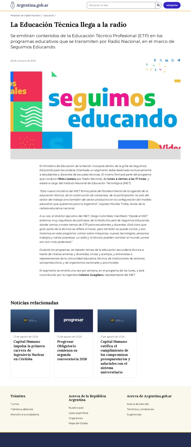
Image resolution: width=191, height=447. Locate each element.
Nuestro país (76, 407)
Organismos (76, 418)
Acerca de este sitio (138, 404)
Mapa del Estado (78, 423)
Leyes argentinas (78, 413)
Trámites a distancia (21, 409)
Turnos (14, 404)
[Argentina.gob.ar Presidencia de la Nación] (29, 5)
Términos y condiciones (140, 409)
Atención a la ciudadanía (24, 414)
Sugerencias (134, 414)
